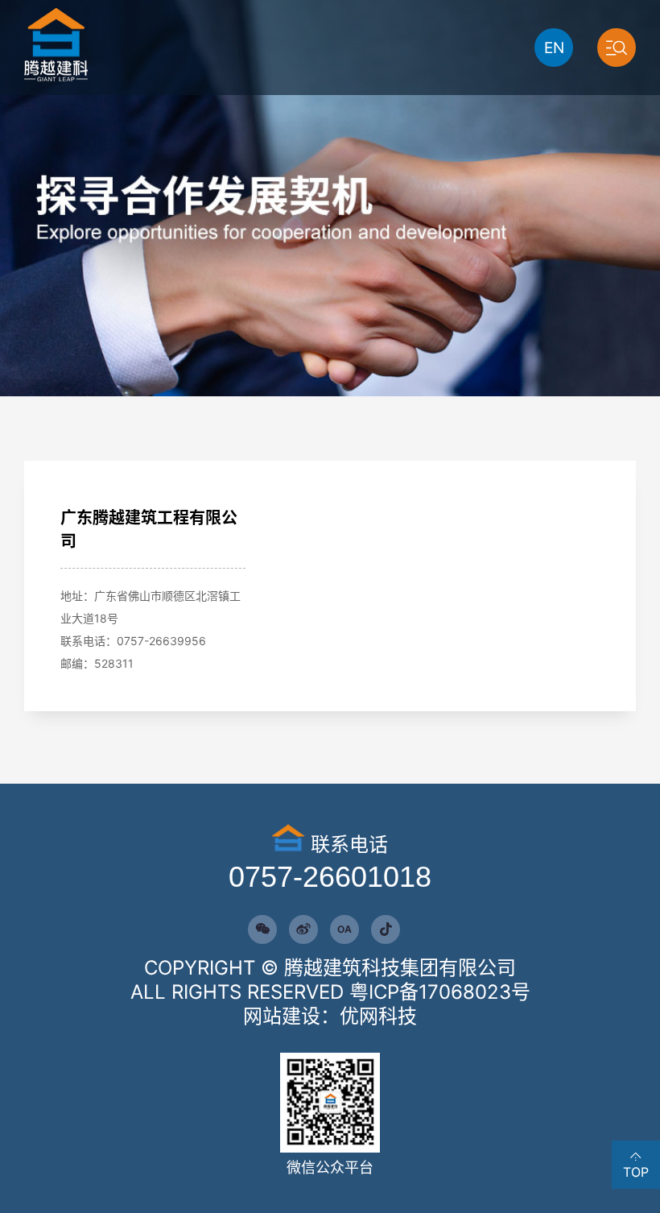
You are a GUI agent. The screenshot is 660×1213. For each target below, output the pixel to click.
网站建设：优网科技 (330, 1016)
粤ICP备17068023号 (439, 992)
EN (554, 48)
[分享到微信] (262, 929)
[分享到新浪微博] (303, 929)
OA (344, 929)
